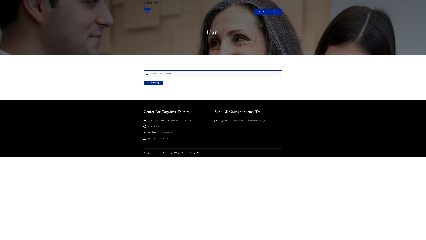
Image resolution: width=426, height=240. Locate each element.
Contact (242, 12)
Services (213, 12)
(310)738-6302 (152, 3)
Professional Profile (194, 12)
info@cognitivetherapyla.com (160, 132)
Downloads (227, 12)
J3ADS (203, 153)
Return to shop (153, 83)
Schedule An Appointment (268, 12)
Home (178, 12)
